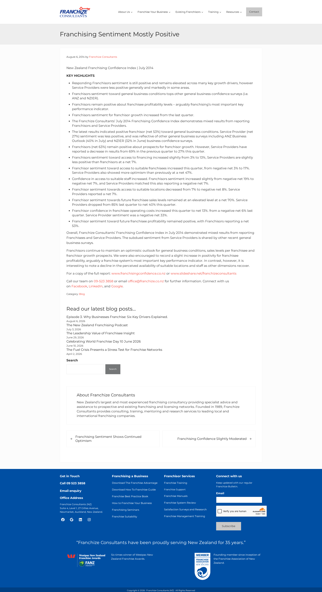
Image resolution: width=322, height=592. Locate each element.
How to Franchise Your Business (132, 503)
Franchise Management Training (184, 516)
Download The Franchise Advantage (134, 482)
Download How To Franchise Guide (134, 489)
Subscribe (228, 526)
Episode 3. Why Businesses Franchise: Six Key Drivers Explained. (117, 317)
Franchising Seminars (125, 509)
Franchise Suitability (124, 516)
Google (117, 286)
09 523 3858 (75, 483)
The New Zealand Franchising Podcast (97, 325)
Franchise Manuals (175, 496)
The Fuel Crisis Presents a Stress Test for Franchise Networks (114, 350)
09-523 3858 (103, 281)
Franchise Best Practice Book (130, 496)
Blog (82, 294)
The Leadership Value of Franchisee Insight (100, 333)
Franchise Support (175, 489)
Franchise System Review (180, 502)
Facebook (79, 286)
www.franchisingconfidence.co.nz (138, 273)
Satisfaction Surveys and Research (185, 509)
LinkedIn (96, 286)
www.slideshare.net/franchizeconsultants (203, 273)
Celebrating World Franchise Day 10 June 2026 (103, 341)
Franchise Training (175, 482)
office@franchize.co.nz (146, 281)
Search (72, 360)
